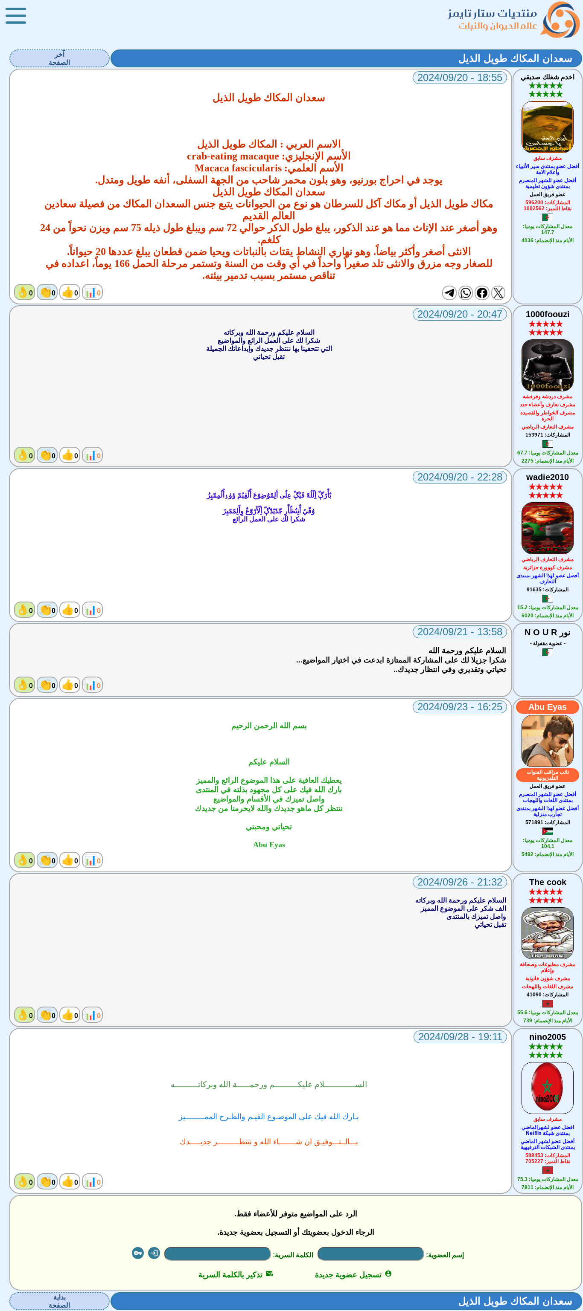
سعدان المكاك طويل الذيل (515, 58)
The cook (547, 882)
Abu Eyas (547, 707)
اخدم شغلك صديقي (547, 77)
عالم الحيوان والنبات (497, 25)
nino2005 (547, 1037)
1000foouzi (548, 314)
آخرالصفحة (59, 58)
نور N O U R (548, 632)
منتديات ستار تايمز (493, 13)
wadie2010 (547, 477)
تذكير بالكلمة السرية (235, 1274)
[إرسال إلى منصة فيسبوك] (482, 293)
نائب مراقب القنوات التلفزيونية (548, 775)
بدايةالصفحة (59, 1301)
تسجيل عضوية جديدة (353, 1274)
